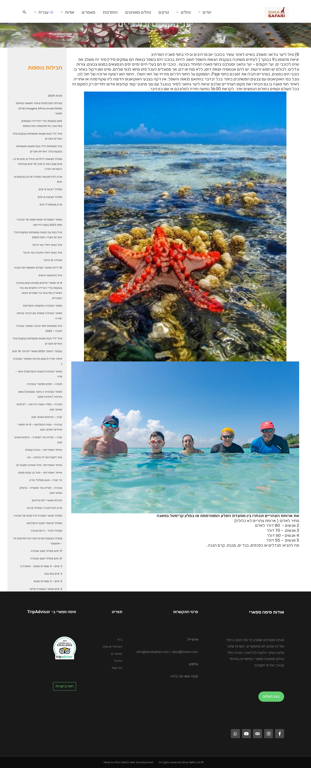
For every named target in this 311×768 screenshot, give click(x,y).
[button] (24, 12)
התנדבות (110, 12)
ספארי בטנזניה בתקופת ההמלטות (42, 305)
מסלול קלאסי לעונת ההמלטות (44, 523)
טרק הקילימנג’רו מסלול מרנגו (44, 507)
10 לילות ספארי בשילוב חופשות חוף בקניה (38, 267)
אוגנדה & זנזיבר (52, 260)
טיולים (186, 12)
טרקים (163, 12)
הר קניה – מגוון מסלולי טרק (46, 480)
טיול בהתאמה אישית (50, 275)
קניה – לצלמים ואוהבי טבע (46, 417)
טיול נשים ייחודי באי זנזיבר (47, 244)
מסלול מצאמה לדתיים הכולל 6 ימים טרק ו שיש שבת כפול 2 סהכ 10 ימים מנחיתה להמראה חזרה (37, 164)
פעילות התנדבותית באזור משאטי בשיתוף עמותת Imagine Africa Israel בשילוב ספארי (39, 108)
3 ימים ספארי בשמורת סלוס (46, 589)
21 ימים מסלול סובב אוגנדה (46, 558)
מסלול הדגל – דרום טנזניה (46, 530)
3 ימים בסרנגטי (53, 573)
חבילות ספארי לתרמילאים (47, 500)
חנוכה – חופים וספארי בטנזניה (44, 384)
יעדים (207, 12)
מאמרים (88, 12)
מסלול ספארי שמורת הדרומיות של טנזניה (38, 515)
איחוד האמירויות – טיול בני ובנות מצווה (40, 472)
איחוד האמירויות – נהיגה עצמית (43, 449)
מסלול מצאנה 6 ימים (50, 197)
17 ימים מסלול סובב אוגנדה (46, 551)
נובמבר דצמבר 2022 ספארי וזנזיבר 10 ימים (37, 351)
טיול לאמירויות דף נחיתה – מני (44, 457)
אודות (69, 12)
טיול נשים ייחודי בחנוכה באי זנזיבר (42, 252)
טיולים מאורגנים (138, 12)
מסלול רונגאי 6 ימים (50, 189)
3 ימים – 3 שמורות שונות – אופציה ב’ (41, 566)
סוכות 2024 (55, 95)
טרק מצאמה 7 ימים (51, 204)
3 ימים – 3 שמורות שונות (47, 581)
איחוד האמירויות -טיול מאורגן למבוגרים (39, 465)
